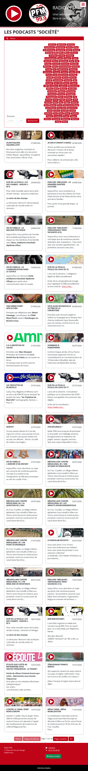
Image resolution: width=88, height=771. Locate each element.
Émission (11, 116)
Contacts (51, 748)
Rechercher (33, 120)
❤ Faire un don (53, 756)
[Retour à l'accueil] (39, 14)
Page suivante (61, 739)
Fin (71, 739)
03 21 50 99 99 (53, 750)
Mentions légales (44, 768)
